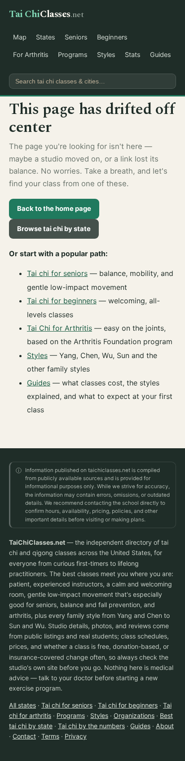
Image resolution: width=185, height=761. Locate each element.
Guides (160, 55)
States (45, 37)
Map (19, 37)
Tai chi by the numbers (91, 726)
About (165, 726)
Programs (73, 55)
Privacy (76, 736)
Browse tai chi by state (54, 229)
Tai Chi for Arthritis (59, 328)
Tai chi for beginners (62, 300)
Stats (133, 55)
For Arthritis (30, 55)
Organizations (134, 715)
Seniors (76, 37)
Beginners (112, 37)
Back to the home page (54, 209)
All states (22, 705)
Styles (106, 55)
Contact (24, 736)
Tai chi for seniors (57, 273)
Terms (50, 736)
